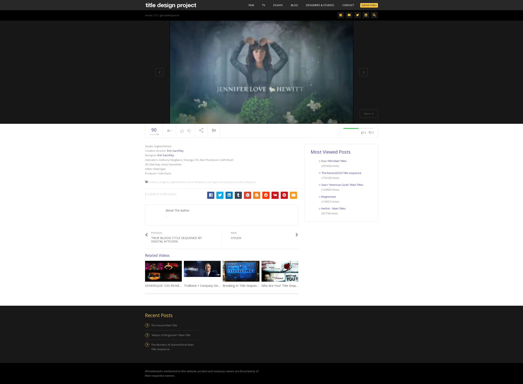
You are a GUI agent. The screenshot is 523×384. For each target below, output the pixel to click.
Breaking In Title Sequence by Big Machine (252, 285)
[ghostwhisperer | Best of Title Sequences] (171, 5)
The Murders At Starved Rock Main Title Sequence (172, 347)
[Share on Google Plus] (247, 195)
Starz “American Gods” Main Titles (342, 185)
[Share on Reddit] (265, 195)
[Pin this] (284, 195)
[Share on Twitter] (220, 195)
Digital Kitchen (178, 182)
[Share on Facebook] (210, 195)
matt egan (212, 182)
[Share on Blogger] (256, 195)
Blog (294, 5)
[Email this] (293, 195)
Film (251, 5)
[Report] (214, 131)
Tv (263, 5)
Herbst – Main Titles (333, 208)
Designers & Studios (320, 5)
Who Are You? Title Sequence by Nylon (289, 285)
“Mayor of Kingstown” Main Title (170, 335)
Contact (348, 5)
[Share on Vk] (275, 195)
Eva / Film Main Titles (334, 161)
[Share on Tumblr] (238, 195)
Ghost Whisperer (196, 182)
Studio (239, 182)
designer (164, 182)
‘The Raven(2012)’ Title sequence (341, 173)
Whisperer (250, 182)
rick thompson (227, 182)
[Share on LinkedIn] (229, 195)
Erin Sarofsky (175, 151)
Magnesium (328, 196)
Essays (278, 5)
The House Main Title (164, 325)
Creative (153, 182)
